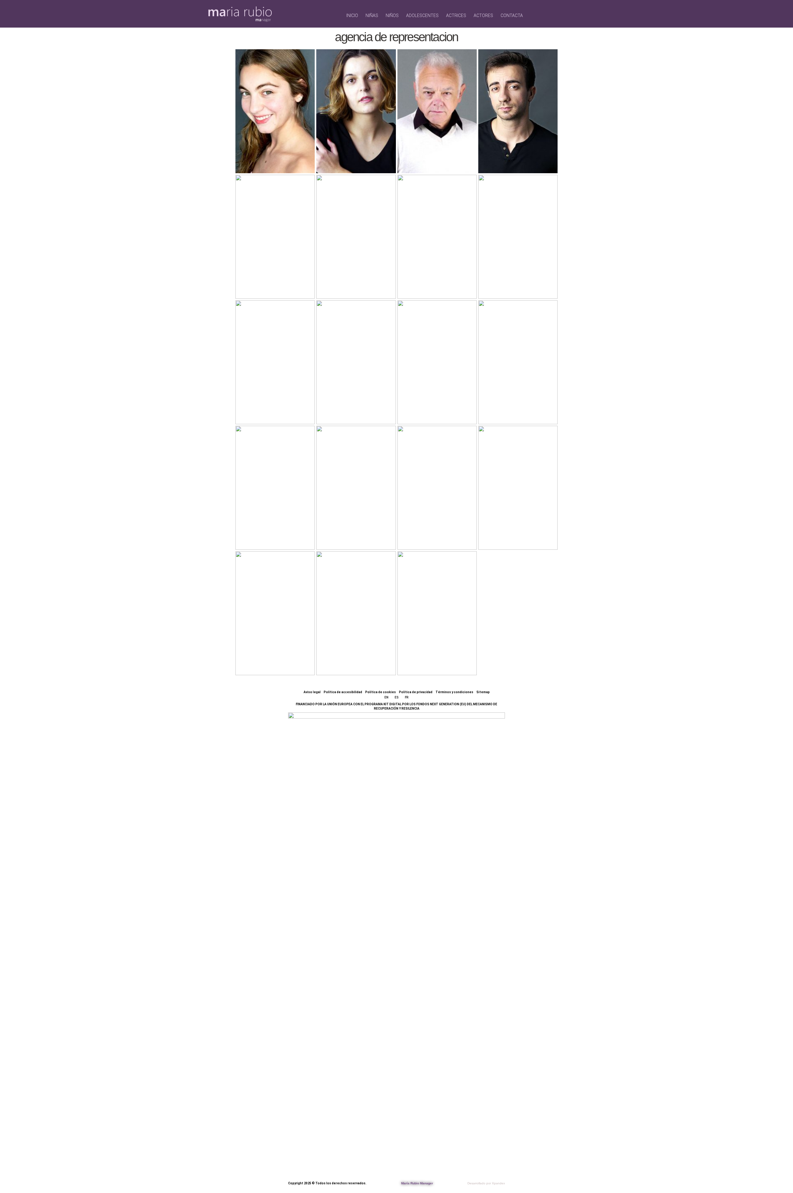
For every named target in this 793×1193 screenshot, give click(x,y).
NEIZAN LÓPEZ (340, 660)
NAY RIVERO (271, 413)
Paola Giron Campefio (274, 158)
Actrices (456, 15)
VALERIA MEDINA (504, 534)
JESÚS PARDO (421, 534)
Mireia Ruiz (513, 413)
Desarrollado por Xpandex (486, 1183)
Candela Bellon (345, 534)
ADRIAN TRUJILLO (264, 660)
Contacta (512, 15)
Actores (483, 15)
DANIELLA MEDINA (345, 283)
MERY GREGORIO (431, 660)
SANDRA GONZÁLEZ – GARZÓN (272, 278)
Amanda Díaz (437, 413)
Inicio (352, 15)
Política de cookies (380, 692)
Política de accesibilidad (343, 692)
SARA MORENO (344, 409)
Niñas (372, 15)
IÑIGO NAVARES (507, 158)
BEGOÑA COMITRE (426, 283)
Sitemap (483, 692)
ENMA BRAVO (516, 287)
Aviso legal (312, 692)
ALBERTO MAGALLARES (437, 158)
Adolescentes (422, 15)
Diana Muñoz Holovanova (275, 529)
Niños (392, 15)
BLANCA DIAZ (353, 162)
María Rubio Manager (417, 1183)
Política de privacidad (415, 692)
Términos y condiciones (454, 692)
